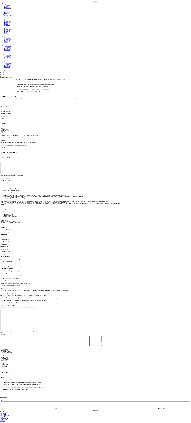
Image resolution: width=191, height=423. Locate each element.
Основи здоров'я (3, 418)
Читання (1, 416)
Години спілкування (3, 415)
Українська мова (3, 412)
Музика (1, 417)
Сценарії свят (2, 419)
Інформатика (2, 421)
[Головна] (2, 75)
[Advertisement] (7, 84)
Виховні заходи (3, 420)
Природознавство (3, 414)
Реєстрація (2, 72)
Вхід (5, 72)
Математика (2, 413)
